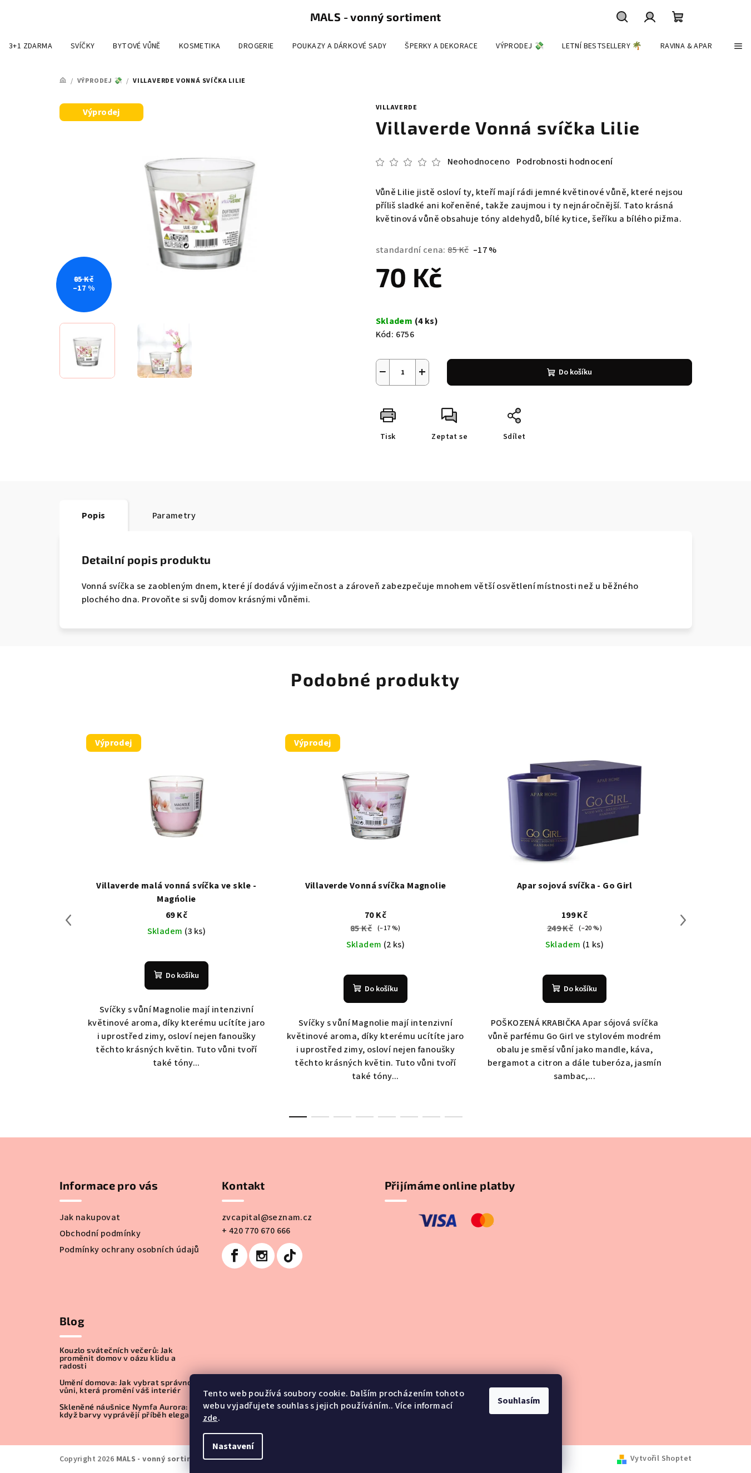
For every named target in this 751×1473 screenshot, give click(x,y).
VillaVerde (396, 107)
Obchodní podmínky (100, 1233)
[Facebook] (234, 1256)
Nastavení (232, 1446)
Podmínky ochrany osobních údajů (129, 1250)
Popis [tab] (94, 516)
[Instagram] (262, 1256)
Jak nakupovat (90, 1217)
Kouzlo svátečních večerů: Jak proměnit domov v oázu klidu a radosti (117, 1358)
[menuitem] (30, 46)
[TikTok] (289, 1256)
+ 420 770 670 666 (256, 1231)
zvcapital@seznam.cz (267, 1217)
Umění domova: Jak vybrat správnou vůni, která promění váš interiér (128, 1386)
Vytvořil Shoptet (661, 1458)
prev (68, 920)
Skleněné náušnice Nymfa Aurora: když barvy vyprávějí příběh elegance (131, 1411)
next (683, 920)
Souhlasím (519, 1401)
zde (210, 1418)
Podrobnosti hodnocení (564, 162)
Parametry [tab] (174, 516)
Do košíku (575, 372)
